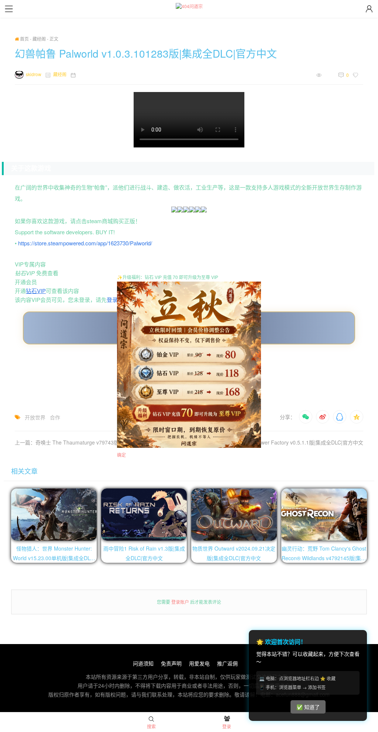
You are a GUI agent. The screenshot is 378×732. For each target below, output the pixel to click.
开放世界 (35, 417)
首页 (24, 38)
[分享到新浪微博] (322, 416)
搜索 (151, 726)
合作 (55, 417)
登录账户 (180, 602)
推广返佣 (227, 663)
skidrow (33, 74)
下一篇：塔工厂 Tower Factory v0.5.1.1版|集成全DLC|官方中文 (290, 442)
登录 (112, 299)
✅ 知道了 (308, 707)
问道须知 (143, 663)
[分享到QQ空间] (356, 416)
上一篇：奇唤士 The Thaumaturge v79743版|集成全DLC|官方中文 (91, 442)
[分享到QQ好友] (339, 416)
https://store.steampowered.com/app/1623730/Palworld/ (85, 243)
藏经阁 (39, 38)
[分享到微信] (305, 416)
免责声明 (171, 663)
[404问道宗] (189, 6)
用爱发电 (199, 663)
